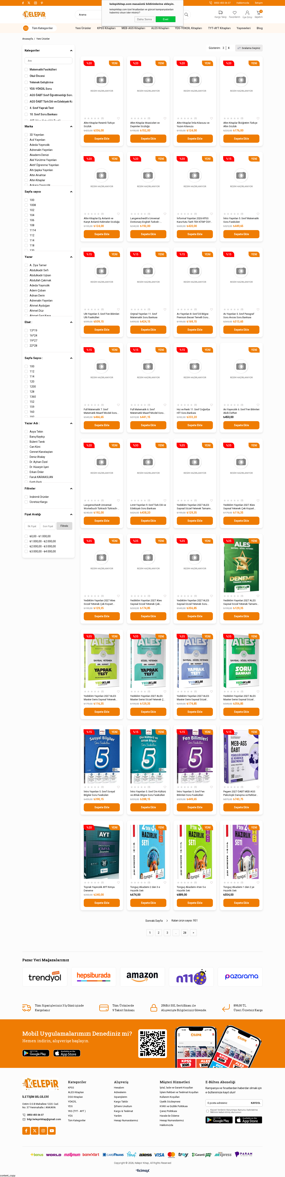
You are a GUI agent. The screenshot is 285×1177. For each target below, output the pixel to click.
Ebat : (28, 322)
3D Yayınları (37, 134)
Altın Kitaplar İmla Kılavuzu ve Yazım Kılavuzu (193, 124)
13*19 (33, 330)
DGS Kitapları (75, 1096)
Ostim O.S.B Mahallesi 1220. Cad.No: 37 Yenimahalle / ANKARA (40, 1105)
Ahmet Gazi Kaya (40, 315)
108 (32, 225)
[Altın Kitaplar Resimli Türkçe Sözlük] (102, 88)
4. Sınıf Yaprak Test (42, 108)
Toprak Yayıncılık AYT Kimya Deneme (99, 889)
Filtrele (64, 525)
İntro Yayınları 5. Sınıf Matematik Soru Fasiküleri (241, 220)
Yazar (29, 257)
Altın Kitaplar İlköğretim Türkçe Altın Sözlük (240, 124)
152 (32, 401)
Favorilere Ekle (118, 118)
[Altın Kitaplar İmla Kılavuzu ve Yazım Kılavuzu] (195, 88)
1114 (33, 230)
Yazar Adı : (32, 423)
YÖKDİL (72, 1101)
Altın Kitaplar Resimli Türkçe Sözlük (99, 124)
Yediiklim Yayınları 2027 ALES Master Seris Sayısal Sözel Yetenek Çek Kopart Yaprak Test (194, 698)
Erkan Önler (37, 472)
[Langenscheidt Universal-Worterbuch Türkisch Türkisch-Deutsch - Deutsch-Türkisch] (102, 470)
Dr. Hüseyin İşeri (39, 467)
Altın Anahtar (38, 175)
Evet (165, 19)
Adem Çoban (38, 290)
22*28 (33, 345)
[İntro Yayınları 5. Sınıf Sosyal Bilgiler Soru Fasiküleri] (102, 756)
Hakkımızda (243, 3)
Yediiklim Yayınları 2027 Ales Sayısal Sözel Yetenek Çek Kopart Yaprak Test (146, 602)
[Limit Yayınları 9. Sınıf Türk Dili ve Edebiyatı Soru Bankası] (148, 470)
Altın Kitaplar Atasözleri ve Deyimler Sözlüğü (145, 124)
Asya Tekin (36, 431)
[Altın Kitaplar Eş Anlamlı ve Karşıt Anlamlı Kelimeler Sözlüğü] (102, 183)
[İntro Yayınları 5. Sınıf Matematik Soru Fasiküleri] (241, 183)
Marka (29, 126)
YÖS (70, 1115)
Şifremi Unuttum (123, 1106)
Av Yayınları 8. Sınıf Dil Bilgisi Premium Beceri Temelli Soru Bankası (192, 315)
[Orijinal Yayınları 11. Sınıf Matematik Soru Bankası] (148, 279)
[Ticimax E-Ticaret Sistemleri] (142, 1171)
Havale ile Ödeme (169, 1115)
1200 (33, 386)
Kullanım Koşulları (170, 1096)
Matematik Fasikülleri (43, 69)
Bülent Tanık (37, 441)
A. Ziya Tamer (38, 265)
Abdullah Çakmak (40, 280)
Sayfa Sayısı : (34, 358)
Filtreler (30, 488)
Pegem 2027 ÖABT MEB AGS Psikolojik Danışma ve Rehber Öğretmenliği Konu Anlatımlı (239, 793)
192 (32, 416)
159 (32, 406)
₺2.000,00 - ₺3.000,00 (43, 546)
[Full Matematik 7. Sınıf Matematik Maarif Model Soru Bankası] (102, 374)
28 (184, 932)
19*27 (33, 340)
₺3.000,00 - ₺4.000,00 (43, 551)
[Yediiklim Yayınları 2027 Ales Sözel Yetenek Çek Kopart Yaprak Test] (102, 565)
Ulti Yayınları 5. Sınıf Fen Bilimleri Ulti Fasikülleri (101, 315)
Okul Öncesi (37, 75)
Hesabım (119, 1087)
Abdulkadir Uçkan (40, 275)
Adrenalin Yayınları (41, 149)
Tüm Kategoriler (77, 1120)
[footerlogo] (40, 1084)
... (176, 932)
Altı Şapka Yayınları (41, 170)
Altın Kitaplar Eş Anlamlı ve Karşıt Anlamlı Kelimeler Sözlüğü (102, 220)
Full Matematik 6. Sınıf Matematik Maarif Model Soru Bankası (146, 411)
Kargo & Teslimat (123, 1111)
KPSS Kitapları (106, 28)
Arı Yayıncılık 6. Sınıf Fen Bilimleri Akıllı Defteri (241, 411)
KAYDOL (255, 1102)
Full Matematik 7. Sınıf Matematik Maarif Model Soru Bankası (100, 411)
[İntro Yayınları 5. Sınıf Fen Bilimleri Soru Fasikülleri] (195, 756)
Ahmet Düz (37, 310)
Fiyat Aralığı (33, 514)
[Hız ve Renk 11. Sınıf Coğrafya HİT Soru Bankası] (195, 374)
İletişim (259, 3)
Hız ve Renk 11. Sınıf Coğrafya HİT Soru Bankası (193, 411)
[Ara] (186, 14)
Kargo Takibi (121, 1101)
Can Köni (35, 446)
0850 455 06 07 (35, 1114)
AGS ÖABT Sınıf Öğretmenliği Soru (51, 95)
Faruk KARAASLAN (41, 477)
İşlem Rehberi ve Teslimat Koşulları (179, 1092)
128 (32, 391)
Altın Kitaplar (37, 180)
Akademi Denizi (39, 154)
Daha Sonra (144, 19)
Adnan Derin (37, 295)
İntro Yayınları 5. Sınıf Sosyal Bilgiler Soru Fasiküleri (99, 793)
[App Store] (248, 1119)
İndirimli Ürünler (39, 496)
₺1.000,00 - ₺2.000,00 (43, 541)
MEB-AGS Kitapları (133, 28)
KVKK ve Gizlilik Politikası (174, 1106)
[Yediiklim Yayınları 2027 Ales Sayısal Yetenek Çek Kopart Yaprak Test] (241, 470)
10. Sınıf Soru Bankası (43, 114)
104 (32, 215)
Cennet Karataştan (41, 451)
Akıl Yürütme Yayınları (43, 160)
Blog (260, 28)
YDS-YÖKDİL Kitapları (188, 28)
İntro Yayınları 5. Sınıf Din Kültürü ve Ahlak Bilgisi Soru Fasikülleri (148, 793)
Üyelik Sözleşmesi (170, 1101)
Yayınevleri (244, 28)
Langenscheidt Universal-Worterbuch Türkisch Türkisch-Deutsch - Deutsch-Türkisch (100, 506)
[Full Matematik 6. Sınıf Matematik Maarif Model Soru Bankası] (148, 374)
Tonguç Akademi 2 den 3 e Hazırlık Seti (145, 889)
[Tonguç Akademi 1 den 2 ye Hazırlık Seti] (241, 852)
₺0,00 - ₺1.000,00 (40, 536)
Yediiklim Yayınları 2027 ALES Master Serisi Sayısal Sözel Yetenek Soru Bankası (239, 698)
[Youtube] (52, 1131)
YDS (70, 1106)
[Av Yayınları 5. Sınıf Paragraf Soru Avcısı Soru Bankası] (241, 279)
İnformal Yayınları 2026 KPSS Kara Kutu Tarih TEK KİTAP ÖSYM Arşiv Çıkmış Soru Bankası (195, 220)
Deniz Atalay (37, 456)
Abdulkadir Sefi (39, 270)
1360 (33, 396)
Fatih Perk (36, 482)
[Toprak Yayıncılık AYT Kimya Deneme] (102, 852)
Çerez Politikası (168, 1111)
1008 (33, 205)
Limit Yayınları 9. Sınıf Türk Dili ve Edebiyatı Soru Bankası (148, 506)
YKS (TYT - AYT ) (77, 1111)
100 (32, 200)
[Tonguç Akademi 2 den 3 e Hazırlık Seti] (148, 852)
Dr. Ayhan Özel (39, 461)
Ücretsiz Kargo (39, 501)
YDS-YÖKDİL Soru (41, 88)
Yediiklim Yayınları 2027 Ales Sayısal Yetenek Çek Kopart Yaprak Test (239, 506)
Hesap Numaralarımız (126, 1120)
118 (32, 245)
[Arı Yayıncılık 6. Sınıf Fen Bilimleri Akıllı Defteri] (241, 374)
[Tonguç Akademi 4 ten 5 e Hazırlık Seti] (195, 852)
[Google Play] (219, 1119)
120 (32, 250)
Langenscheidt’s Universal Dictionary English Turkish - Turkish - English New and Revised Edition (145, 220)
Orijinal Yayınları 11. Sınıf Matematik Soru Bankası (143, 315)
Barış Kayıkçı (37, 436)
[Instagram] (43, 1131)
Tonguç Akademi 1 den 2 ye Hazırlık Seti (238, 889)
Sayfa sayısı (33, 191)
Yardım (118, 1115)
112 (32, 235)
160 (32, 411)
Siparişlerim (120, 1096)
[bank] (142, 1154)
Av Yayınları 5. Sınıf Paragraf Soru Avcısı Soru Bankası (238, 315)
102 (32, 210)
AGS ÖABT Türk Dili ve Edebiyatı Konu (51, 101)
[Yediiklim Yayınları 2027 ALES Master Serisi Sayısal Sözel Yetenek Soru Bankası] (241, 661)
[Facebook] (26, 1131)
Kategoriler (32, 50)
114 (32, 240)
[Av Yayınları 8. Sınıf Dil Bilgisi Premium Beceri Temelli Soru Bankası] (195, 279)
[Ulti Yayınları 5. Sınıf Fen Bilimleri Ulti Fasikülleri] (102, 279)
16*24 (33, 335)
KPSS (71, 1087)
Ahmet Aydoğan (40, 305)
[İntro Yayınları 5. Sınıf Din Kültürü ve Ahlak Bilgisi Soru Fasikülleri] (148, 756)
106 (32, 220)
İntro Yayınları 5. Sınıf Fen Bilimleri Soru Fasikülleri (191, 793)
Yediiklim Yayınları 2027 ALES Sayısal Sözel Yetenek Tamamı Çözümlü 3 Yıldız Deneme (194, 506)
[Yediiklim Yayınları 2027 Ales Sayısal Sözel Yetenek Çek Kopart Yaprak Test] (148, 565)
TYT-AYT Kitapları (219, 28)
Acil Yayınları (37, 139)
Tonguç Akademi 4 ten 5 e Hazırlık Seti (191, 889)
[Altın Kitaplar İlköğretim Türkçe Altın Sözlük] (241, 88)
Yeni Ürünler (83, 28)
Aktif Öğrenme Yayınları (44, 165)
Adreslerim (120, 1092)
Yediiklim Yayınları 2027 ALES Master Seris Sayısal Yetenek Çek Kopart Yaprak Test (100, 698)
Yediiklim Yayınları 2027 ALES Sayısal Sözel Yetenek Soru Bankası (193, 602)
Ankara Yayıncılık (40, 185)
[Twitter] (35, 1131)
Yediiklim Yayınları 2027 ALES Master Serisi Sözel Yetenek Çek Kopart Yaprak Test (148, 698)
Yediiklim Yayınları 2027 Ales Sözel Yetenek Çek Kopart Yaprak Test (99, 602)
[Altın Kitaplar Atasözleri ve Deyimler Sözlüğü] (148, 88)
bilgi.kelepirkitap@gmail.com (44, 1119)
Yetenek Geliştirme (41, 82)
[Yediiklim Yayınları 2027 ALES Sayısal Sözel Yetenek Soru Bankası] (195, 565)
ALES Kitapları (160, 28)
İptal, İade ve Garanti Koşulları (176, 1087)
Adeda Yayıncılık (40, 144)
